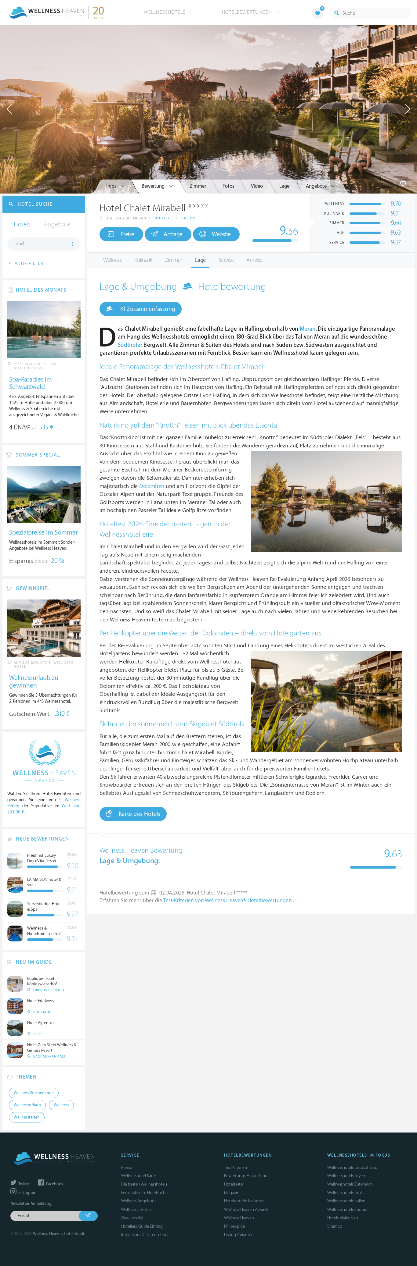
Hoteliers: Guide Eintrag (142, 1226)
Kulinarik (143, 260)
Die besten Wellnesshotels (144, 1184)
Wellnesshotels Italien (346, 1201)
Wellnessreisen (27, 1117)
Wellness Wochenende (34, 1092)
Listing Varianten (239, 1234)
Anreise (254, 260)
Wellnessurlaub (27, 1105)
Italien (187, 218)
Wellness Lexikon (136, 1209)
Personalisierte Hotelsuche (144, 1192)
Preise (127, 234)
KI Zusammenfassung (147, 309)
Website (221, 234)
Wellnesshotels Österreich (350, 1184)
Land (18, 244)
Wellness (112, 260)
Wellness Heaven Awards (246, 1209)
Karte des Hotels (139, 814)
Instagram (26, 1192)
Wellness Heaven (239, 1218)
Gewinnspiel (132, 1218)
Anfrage (173, 234)
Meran (308, 329)
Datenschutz (157, 1234)
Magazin (231, 1192)
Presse (126, 1167)
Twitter (24, 1184)
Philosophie (234, 1226)
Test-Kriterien (235, 1167)
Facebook (54, 1184)
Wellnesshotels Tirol (344, 1192)
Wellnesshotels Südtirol (347, 1209)
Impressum (131, 1234)
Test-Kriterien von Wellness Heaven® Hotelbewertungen (228, 901)
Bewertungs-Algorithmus (246, 1175)
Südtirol (163, 218)
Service (226, 260)
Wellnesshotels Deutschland (352, 1167)
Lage (200, 260)
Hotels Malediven (342, 1218)
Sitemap (334, 1226)
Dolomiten (151, 486)
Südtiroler (130, 345)
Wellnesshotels (165, 12)
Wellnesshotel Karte (138, 1175)
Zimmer (173, 260)
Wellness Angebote (138, 1201)
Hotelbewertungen (248, 12)
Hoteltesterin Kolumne (244, 1201)
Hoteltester (234, 1184)
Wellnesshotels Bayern (346, 1175)
